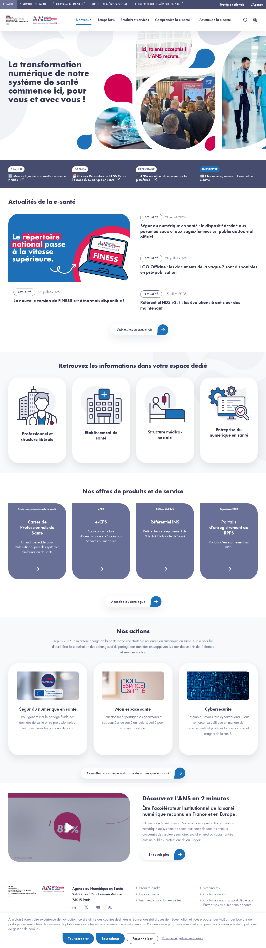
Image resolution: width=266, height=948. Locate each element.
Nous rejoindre (150, 888)
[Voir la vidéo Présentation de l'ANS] (69, 827)
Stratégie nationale (231, 4)
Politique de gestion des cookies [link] (182, 938)
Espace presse (149, 894)
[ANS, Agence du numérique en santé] (45, 20)
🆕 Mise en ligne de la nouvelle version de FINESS (37, 178)
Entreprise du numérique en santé (159, 4)
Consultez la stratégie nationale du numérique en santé (128, 773)
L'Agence (257, 4)
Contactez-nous (214, 894)
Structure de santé (33, 4)
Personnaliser (142, 938)
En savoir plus (159, 854)
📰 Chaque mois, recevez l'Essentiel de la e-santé (228, 178)
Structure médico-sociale (110, 4)
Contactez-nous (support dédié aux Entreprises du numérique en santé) (228, 902)
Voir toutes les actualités (134, 329)
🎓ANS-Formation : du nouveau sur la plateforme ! (161, 178)
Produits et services (135, 19)
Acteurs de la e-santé (215, 19)
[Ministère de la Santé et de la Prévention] (22, 895)
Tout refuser (110, 938)
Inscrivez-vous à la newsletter (160, 900)
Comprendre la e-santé (172, 19)
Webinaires (211, 888)
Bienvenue (83, 19)
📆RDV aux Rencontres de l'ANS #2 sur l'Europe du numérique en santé (99, 178)
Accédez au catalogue (128, 601)
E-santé (8, 4)
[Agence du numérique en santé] (53, 892)
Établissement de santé (69, 4)
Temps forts (106, 19)
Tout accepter (78, 938)
